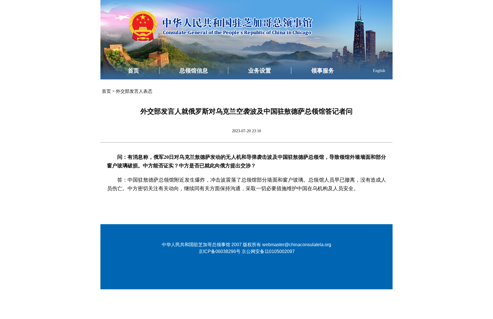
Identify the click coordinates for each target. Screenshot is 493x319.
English (379, 71)
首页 (133, 70)
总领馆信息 (193, 70)
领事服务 (322, 70)
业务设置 (259, 70)
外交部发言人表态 (134, 91)
